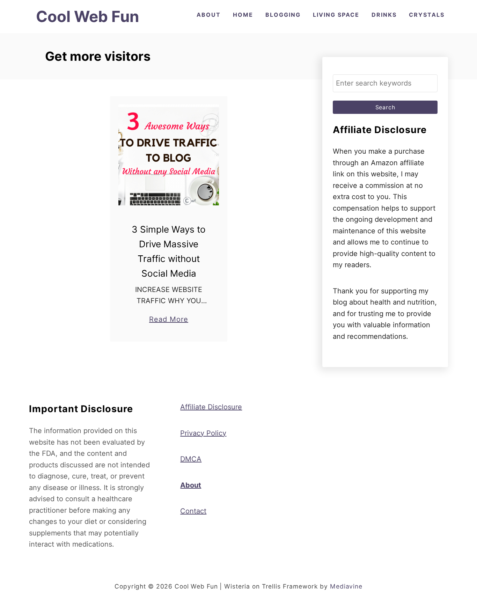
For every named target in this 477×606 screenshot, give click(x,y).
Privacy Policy (203, 433)
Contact (193, 511)
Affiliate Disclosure (211, 407)
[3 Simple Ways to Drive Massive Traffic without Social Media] (168, 154)
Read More (168, 320)
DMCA (190, 459)
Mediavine (346, 586)
